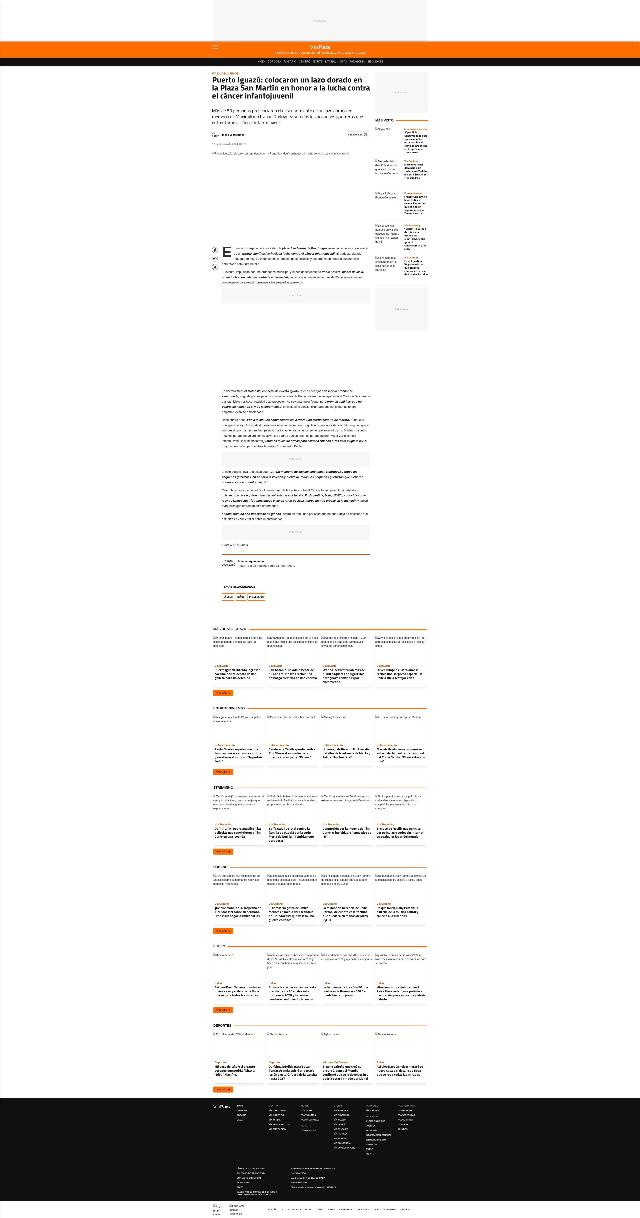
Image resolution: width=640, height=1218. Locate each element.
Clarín (272, 1210)
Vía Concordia (342, 1143)
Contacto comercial (249, 1178)
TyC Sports (363, 1210)
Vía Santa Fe (341, 1129)
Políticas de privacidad (251, 1173)
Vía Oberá (339, 1124)
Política (371, 1126)
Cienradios (345, 1210)
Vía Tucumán (308, 1115)
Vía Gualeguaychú (345, 1148)
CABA (240, 1120)
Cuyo (343, 61)
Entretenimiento (376, 1140)
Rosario (290, 61)
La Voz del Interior (385, 1210)
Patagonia (357, 61)
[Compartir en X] (215, 267)
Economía (371, 1130)
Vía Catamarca (310, 1120)
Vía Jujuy (306, 1110)
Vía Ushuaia (373, 1110)
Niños (234, 73)
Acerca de (243, 1183)
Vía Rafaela (341, 1134)
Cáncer (228, 597)
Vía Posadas (341, 1110)
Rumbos (403, 1129)
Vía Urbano (405, 1110)
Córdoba (274, 61)
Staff (240, 1187)
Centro (304, 61)
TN (281, 1210)
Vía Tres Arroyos (279, 1124)
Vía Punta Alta (277, 1129)
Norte (317, 61)
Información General (379, 1135)
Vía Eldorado (342, 1115)
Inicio (261, 61)
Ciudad (331, 1210)
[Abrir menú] (243, 46)
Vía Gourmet (405, 1120)
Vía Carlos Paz (277, 1110)
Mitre (308, 1210)
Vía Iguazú (219, 73)
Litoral (330, 61)
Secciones (375, 61)
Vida (368, 1154)
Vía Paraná (340, 1138)
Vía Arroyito (276, 1115)
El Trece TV (294, 1210)
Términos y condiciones (251, 1169)
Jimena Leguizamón (232, 135)
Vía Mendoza (308, 1130)
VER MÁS (221, 693)
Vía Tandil (274, 1120)
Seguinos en (355, 134)
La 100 (319, 1210)
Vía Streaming (406, 1115)
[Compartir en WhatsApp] (215, 258)
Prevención (256, 597)
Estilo (369, 1149)
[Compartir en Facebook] (215, 250)
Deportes (371, 1144)
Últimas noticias (376, 1121)
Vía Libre (403, 1124)
